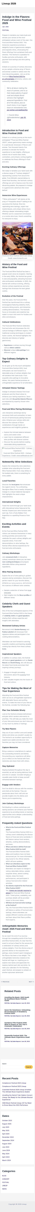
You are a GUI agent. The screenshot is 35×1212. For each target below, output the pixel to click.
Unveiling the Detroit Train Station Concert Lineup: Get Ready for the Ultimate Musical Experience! (17, 1097)
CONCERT (5, 1179)
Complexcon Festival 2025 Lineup (14, 1083)
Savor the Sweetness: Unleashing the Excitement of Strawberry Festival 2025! (17, 1011)
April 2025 (5, 1134)
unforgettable (9, 79)
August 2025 (6, 1124)
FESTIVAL (5, 30)
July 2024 (5, 1147)
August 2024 (6, 1144)
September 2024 (8, 1140)
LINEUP (4, 1185)
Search (4, 1063)
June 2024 (6, 1150)
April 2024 (6, 1157)
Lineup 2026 (9, 3)
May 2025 (5, 1130)
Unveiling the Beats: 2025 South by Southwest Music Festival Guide (16, 998)
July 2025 (5, 1127)
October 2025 (7, 1120)
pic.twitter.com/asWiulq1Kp (17, 110)
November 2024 (8, 1137)
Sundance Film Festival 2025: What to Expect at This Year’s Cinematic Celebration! (15, 1024)
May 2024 (5, 1154)
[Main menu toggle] (31, 4)
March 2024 (6, 1160)
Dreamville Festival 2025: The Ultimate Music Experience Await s (17, 1037)
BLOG (4, 1176)
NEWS (4, 1189)
